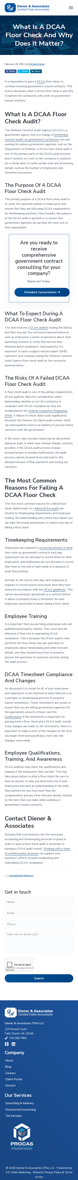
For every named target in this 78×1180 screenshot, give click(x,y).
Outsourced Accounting (20, 1109)
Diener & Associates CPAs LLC (35, 1168)
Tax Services (13, 1116)
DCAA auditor (39, 328)
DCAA (41, 82)
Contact (10, 1085)
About (9, 1060)
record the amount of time (56, 548)
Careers (10, 1073)
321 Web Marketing (18, 1172)
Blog (8, 1067)
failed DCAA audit (46, 508)
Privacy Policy (52, 1172)
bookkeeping (13, 717)
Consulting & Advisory (21, 875)
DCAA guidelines (55, 590)
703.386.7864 (18, 1038)
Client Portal (13, 1079)
